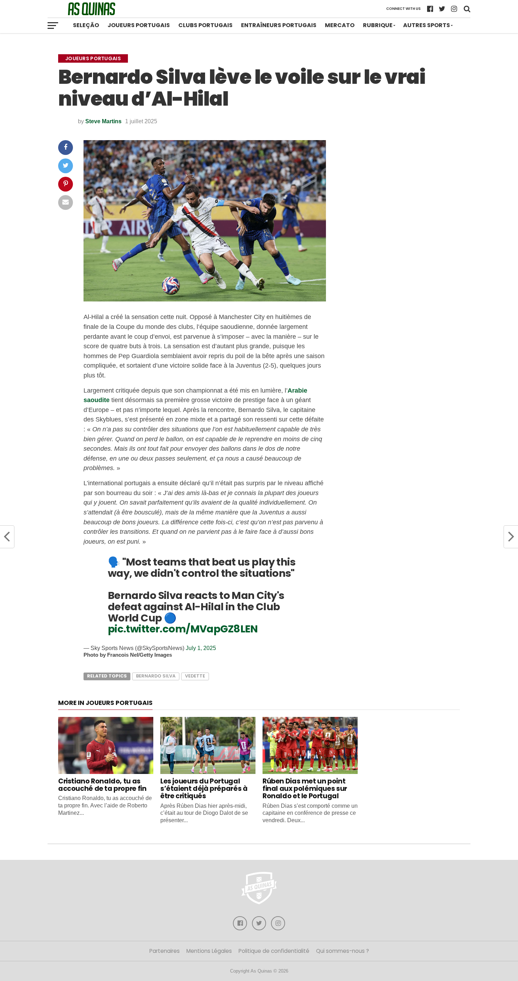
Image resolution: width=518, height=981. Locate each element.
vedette (195, 676)
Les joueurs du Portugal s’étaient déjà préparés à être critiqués (203, 788)
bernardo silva (155, 676)
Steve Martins (103, 121)
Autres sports (426, 25)
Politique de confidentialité (274, 951)
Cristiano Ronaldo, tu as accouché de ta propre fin (102, 784)
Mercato (339, 25)
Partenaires (164, 951)
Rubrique (378, 25)
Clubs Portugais (205, 25)
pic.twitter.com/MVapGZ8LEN (183, 629)
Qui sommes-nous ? (342, 951)
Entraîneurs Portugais (278, 25)
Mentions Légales (209, 951)
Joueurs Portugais (138, 25)
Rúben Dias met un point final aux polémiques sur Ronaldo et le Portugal (305, 788)
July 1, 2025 (201, 648)
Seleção (86, 25)
